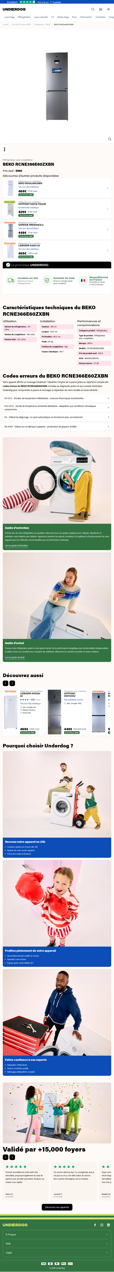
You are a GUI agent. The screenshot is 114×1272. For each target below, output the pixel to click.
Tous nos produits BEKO (21, 25)
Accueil (5, 25)
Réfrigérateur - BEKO (42, 25)
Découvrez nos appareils (57, 1207)
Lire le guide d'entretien (16, 545)
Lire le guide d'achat (14, 657)
